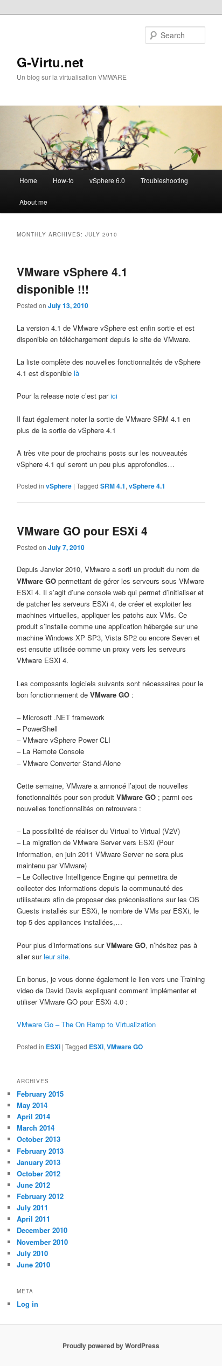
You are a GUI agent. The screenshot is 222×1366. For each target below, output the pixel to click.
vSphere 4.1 (147, 486)
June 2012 (33, 1185)
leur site (56, 956)
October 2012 (38, 1173)
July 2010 (32, 1253)
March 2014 (35, 1128)
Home (28, 180)
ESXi (53, 1046)
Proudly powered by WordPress (111, 1345)
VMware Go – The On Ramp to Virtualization (86, 1024)
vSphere (59, 486)
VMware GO (125, 1046)
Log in (27, 1304)
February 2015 (40, 1094)
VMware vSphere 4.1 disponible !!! (72, 280)
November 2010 (42, 1242)
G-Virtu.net (50, 62)
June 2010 (33, 1264)
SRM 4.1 (113, 486)
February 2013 (40, 1151)
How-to (63, 180)
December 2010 (42, 1230)
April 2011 (33, 1219)
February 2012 (40, 1196)
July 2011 (32, 1207)
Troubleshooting (164, 180)
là (76, 373)
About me (33, 201)
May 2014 (32, 1105)
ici (113, 396)
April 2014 (33, 1116)
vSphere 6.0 (107, 180)
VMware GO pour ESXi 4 (82, 530)
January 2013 (38, 1162)
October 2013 (38, 1139)
